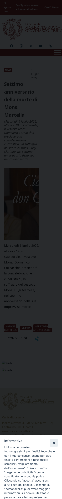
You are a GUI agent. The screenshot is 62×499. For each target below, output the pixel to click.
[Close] (54, 443)
